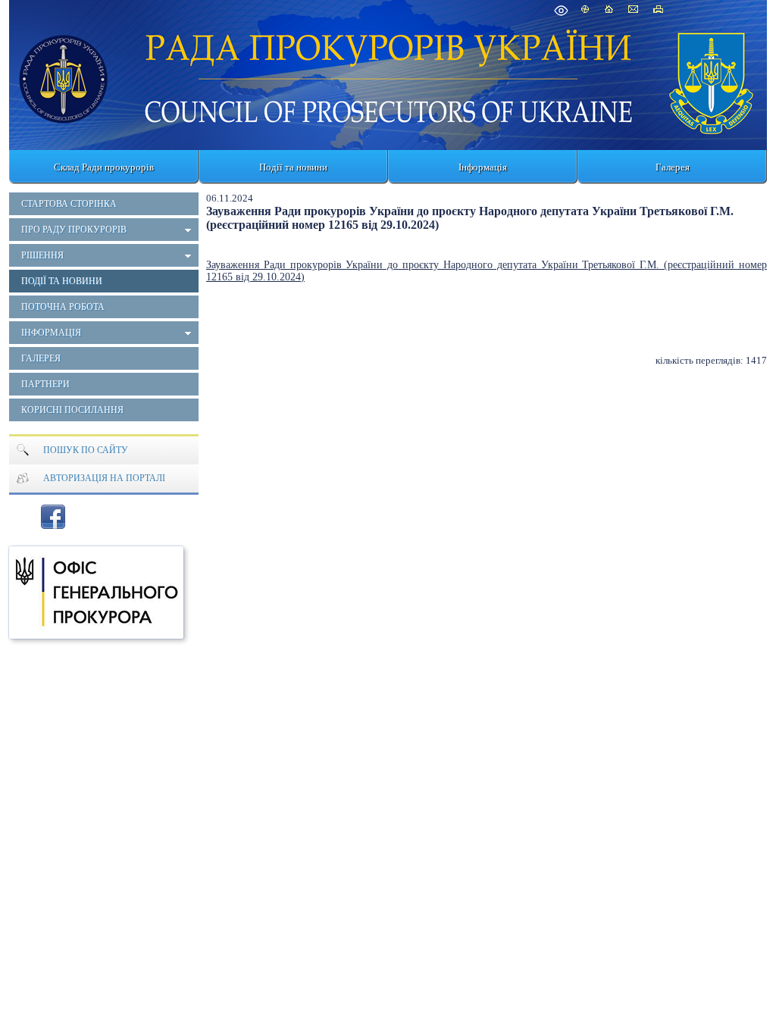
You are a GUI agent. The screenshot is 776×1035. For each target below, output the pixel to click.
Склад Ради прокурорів (104, 167)
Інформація (482, 167)
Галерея (673, 167)
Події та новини (293, 167)
